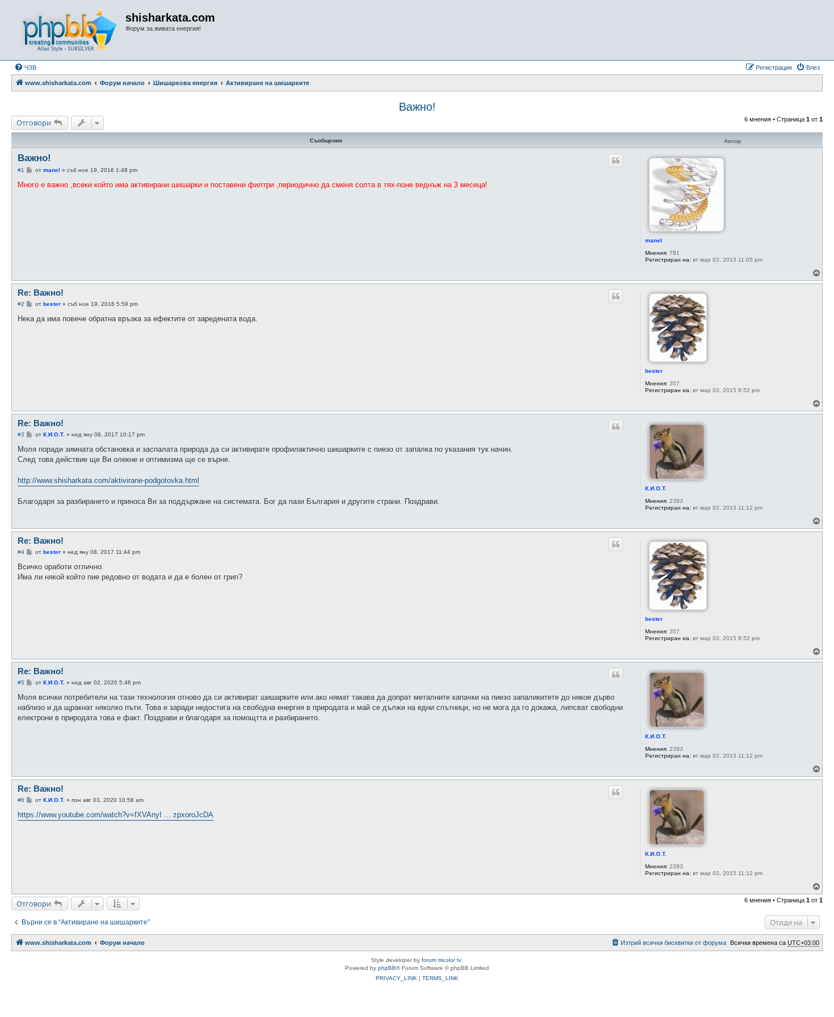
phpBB (387, 968)
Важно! (417, 106)
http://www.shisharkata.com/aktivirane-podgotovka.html (108, 480)
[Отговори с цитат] (615, 160)
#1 (21, 170)
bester (654, 371)
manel (653, 240)
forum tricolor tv (441, 960)
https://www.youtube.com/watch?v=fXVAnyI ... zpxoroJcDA (115, 814)
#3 (21, 434)
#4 (21, 552)
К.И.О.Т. (656, 488)
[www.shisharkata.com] (69, 30)
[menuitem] (25, 67)
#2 (21, 304)
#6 (21, 800)
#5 (21, 682)
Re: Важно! (41, 292)
